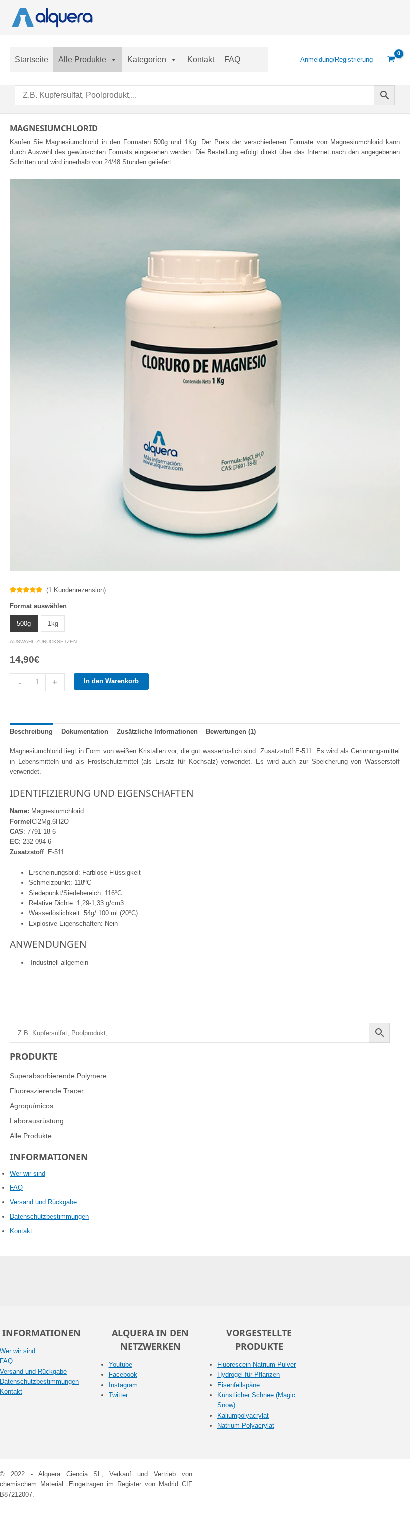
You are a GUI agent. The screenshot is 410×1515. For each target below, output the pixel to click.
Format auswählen (38, 606)
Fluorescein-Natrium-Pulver (257, 1364)
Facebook (123, 1374)
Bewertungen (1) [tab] (231, 731)
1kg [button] (53, 623)
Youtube (120, 1364)
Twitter (118, 1395)
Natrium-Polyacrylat (246, 1425)
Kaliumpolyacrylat (243, 1415)
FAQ (232, 59)
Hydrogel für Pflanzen (249, 1374)
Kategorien (147, 59)
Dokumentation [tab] (85, 731)
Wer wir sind (28, 1173)
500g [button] (24, 623)
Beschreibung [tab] (31, 731)
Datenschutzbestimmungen (49, 1216)
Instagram (123, 1385)
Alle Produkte (82, 59)
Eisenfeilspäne (239, 1385)
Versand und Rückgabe (43, 1202)
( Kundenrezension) (76, 590)
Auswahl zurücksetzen (43, 641)
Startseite (31, 59)
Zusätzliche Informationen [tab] (157, 731)
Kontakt (201, 59)
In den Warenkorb (111, 681)
